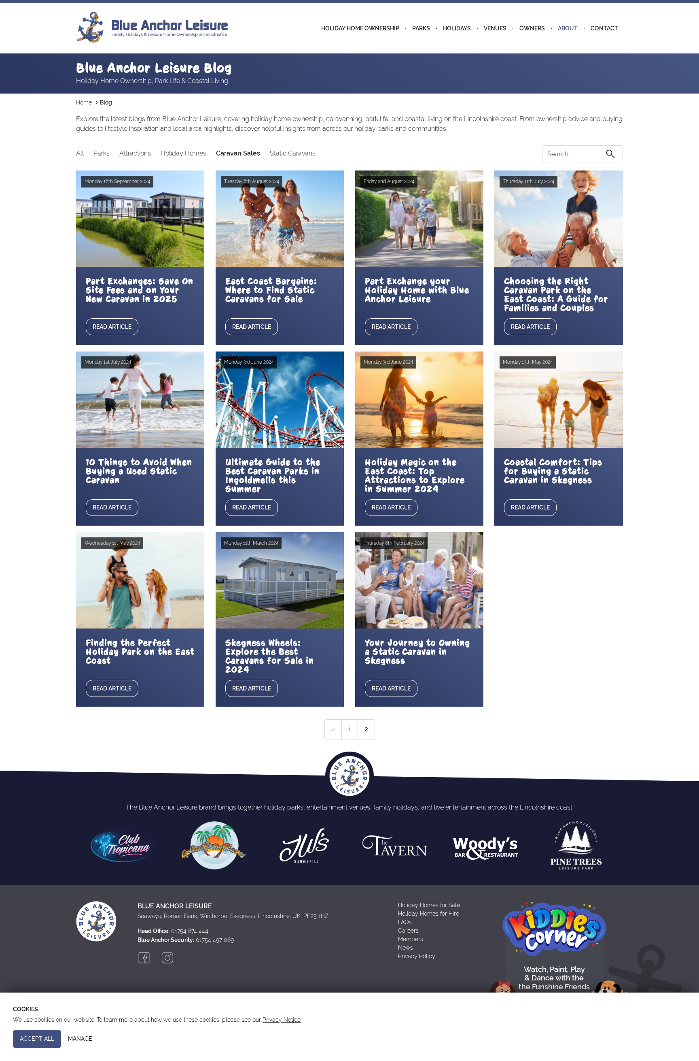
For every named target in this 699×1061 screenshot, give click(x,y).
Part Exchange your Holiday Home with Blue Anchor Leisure (417, 290)
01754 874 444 (189, 931)
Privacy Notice (282, 1019)
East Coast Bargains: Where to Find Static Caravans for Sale (271, 290)
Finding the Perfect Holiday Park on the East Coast (140, 651)
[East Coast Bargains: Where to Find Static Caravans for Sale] (280, 218)
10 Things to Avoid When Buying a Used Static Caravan (139, 471)
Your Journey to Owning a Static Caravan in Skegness (417, 651)
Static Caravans (293, 153)
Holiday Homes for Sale (429, 905)
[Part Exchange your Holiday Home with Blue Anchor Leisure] (419, 218)
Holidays (457, 28)
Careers (408, 930)
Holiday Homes (183, 153)
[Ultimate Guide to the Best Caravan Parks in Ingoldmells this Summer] (280, 400)
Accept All (37, 1038)
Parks (421, 28)
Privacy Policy (416, 956)
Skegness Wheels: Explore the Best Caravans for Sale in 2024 (269, 656)
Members (410, 939)
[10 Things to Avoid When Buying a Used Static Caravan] (140, 400)
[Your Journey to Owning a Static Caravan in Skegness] (419, 580)
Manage (80, 1038)
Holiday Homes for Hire (428, 913)
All (80, 153)
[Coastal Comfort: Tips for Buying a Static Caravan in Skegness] (558, 400)
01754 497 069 (215, 940)
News (405, 947)
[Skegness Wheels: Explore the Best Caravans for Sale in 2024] (280, 580)
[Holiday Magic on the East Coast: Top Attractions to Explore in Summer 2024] (419, 400)
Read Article (112, 327)
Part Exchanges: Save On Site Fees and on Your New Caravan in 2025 (139, 290)
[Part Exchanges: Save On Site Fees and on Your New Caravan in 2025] (140, 218)
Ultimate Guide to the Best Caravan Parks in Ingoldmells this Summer (272, 475)
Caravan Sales (238, 153)
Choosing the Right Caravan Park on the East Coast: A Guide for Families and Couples (556, 294)
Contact (604, 28)
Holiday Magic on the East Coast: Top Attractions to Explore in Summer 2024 (415, 475)
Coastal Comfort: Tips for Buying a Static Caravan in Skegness (553, 471)
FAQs (405, 922)
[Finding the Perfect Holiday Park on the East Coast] (140, 580)
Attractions (135, 153)
